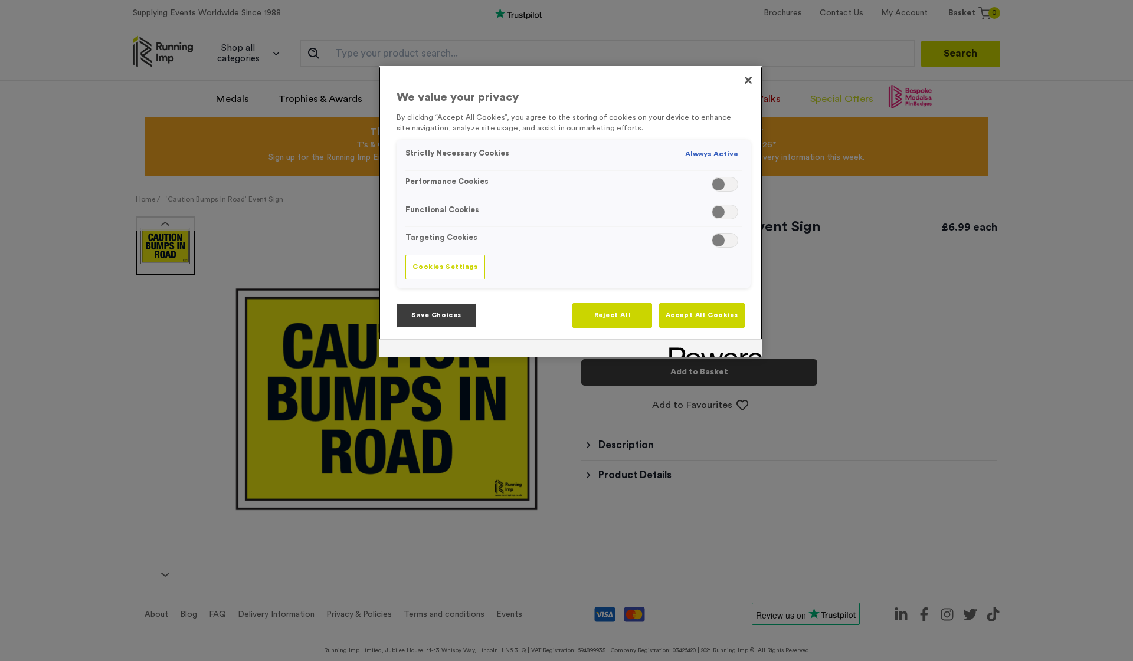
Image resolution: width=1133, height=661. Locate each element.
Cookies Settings (444, 267)
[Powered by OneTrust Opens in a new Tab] (712, 350)
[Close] (748, 80)
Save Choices (436, 315)
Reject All (612, 315)
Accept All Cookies (702, 315)
